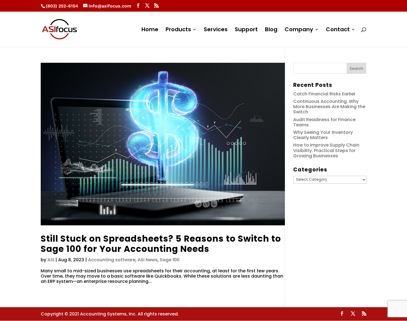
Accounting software (111, 260)
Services (216, 30)
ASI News (148, 260)
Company (299, 30)
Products (178, 30)
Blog (271, 30)
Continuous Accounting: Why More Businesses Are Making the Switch (329, 106)
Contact (338, 30)
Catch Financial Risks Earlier (324, 94)
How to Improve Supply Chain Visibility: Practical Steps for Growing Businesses (326, 150)
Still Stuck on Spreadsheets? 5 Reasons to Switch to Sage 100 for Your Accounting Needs (161, 244)
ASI (50, 260)
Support (246, 30)
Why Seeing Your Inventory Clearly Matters (323, 135)
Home (149, 30)
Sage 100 (169, 260)
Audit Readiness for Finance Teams (324, 122)
